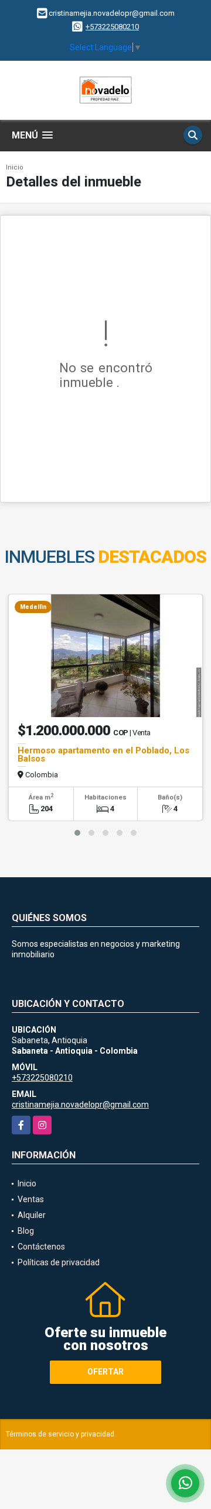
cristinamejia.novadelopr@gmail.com (80, 1104)
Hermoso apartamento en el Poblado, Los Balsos (103, 754)
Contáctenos (41, 1246)
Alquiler (32, 1215)
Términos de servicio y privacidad (60, 1434)
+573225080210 (112, 26)
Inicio (14, 167)
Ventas (31, 1199)
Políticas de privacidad (59, 1262)
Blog (26, 1230)
